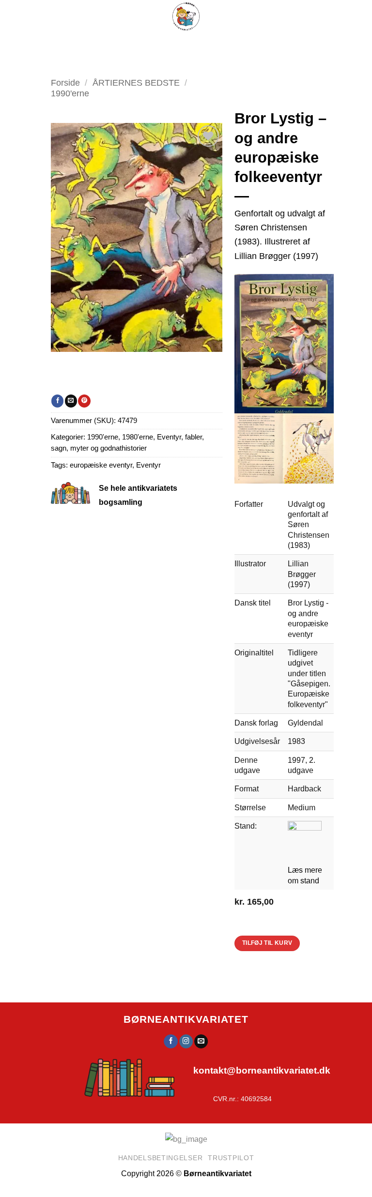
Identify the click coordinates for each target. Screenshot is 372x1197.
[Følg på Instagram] (186, 1041)
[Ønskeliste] (221, 43)
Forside (65, 82)
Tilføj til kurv (267, 942)
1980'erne (137, 437)
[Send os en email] (201, 1041)
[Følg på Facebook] (171, 1041)
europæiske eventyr (101, 465)
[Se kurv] (245, 43)
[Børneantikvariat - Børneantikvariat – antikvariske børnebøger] (186, 16)
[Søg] (198, 43)
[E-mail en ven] (71, 400)
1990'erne (70, 93)
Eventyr (148, 465)
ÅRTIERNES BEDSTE (136, 82)
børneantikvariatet (186, 1019)
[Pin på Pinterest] (84, 400)
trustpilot (231, 1158)
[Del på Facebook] (57, 400)
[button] (154, 43)
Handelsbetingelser (160, 1158)
